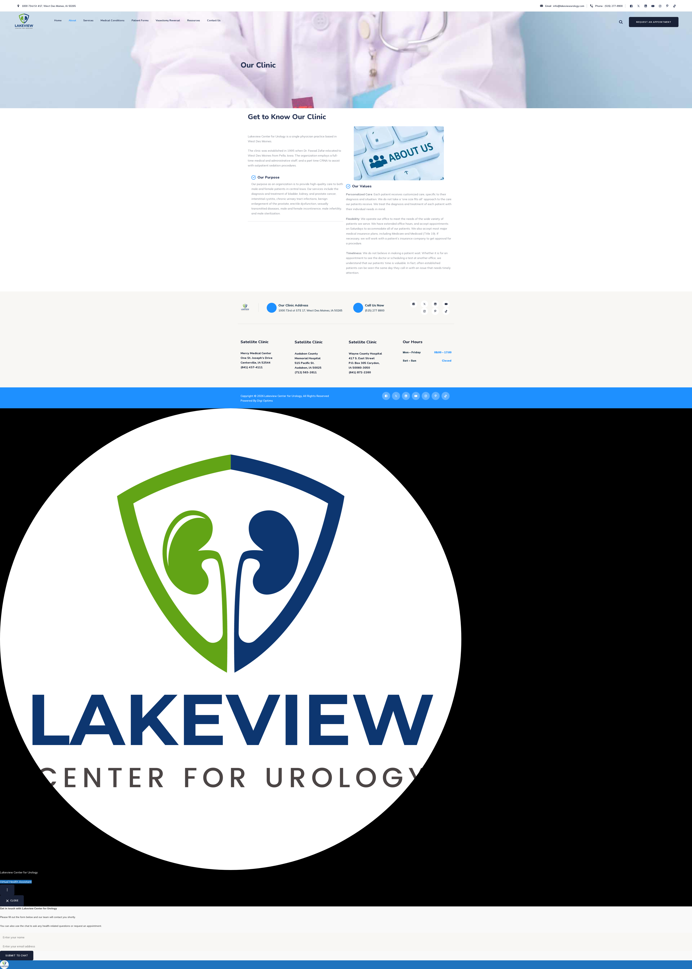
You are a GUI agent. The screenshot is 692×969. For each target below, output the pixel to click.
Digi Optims (265, 400)
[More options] (7, 889)
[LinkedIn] (646, 6)
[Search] (621, 21)
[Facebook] (631, 6)
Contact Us (213, 20)
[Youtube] (653, 6)
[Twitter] (639, 6)
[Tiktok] (675, 6)
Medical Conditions (112, 20)
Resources (193, 20)
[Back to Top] (684, 963)
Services (88, 20)
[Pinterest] (667, 6)
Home (57, 20)
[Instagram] (660, 6)
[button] (346, 964)
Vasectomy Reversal (168, 20)
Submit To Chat (16, 955)
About (72, 20)
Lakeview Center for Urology (283, 396)
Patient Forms (140, 20)
